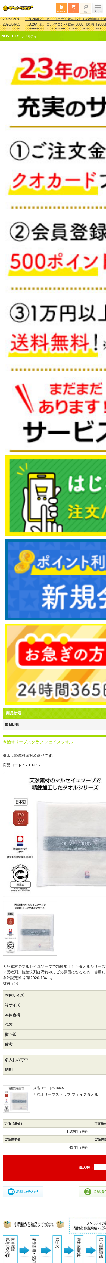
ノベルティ (29, 32)
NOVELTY (10, 32)
